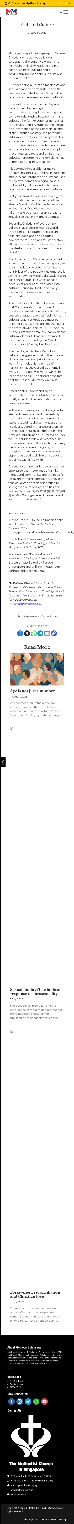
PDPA (53, 1519)
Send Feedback (18, 1495)
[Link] (12, 12)
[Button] (69, 3)
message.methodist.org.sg (24, 1485)
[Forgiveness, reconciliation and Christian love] (37, 1158)
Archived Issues (17, 1384)
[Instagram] (19, 1401)
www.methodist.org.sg (22, 1490)
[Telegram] (40, 633)
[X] (27, 633)
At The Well (15, 1387)
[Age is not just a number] (37, 669)
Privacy (45, 1519)
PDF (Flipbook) (17, 1381)
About (27, 1519)
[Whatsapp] (34, 633)
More (9, 1368)
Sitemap (63, 1519)
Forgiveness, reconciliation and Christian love (35, 1294)
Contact (36, 1519)
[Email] (47, 633)
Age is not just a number (32, 691)
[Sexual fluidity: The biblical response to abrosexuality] (37, 855)
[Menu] (66, 12)
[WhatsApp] (36, 1401)
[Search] (61, 12)
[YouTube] (44, 1401)
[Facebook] (20, 633)
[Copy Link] (54, 633)
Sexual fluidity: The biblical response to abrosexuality (35, 992)
